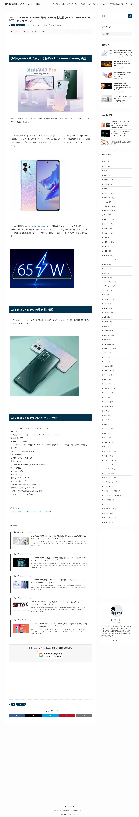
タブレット (110, 477)
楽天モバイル (110, 518)
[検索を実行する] (130, 16)
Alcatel (108, 180)
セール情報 (110, 451)
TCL (107, 397)
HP (106, 246)
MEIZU (108, 326)
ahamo (108, 353)
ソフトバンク (110, 460)
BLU (107, 215)
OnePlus (109, 357)
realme (109, 366)
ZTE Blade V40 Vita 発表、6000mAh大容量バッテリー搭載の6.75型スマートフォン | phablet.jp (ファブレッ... (59, 559)
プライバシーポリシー (78, 810)
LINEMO (109, 464)
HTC (107, 251)
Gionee (108, 228)
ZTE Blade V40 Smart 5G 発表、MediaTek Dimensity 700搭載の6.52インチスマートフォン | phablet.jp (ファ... (58, 537)
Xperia (108, 438)
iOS (107, 268)
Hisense (109, 233)
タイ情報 (109, 473)
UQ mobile (110, 206)
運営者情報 (57, 810)
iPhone (108, 277)
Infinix (107, 264)
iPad (107, 273)
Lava (107, 303)
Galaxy (108, 224)
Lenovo (108, 312)
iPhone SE (110, 286)
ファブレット (20, 25)
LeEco (108, 308)
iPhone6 (109, 290)
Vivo (107, 420)
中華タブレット (111, 482)
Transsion (108, 406)
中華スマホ (110, 509)
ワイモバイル (111, 469)
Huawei (108, 255)
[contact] (119, 640)
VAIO (107, 411)
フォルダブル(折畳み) (113, 495)
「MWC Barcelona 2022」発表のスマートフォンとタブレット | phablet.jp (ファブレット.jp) (56, 603)
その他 (108, 456)
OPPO (108, 362)
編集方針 (66, 810)
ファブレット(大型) (112, 491)
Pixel (107, 379)
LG (107, 317)
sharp (108, 384)
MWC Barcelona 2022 (41, 226)
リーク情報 (109, 500)
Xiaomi (108, 433)
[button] (17, 715)
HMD (107, 237)
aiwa (107, 175)
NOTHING (109, 344)
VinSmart (108, 415)
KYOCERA (109, 299)
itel (106, 294)
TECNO (108, 402)
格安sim (108, 513)
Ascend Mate (110, 260)
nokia (108, 339)
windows (109, 429)
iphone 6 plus (110, 282)
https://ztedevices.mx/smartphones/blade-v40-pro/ (30, 512)
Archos (108, 184)
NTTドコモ (110, 348)
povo (108, 202)
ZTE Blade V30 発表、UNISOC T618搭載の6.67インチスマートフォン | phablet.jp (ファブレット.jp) (58, 581)
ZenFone (109, 442)
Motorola (109, 335)
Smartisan (108, 393)
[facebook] (114, 640)
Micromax (109, 330)
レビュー (109, 504)
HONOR (109, 242)
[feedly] (71, 806)
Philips (108, 375)
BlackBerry (109, 210)
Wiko (107, 424)
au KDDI (109, 198)
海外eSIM (109, 522)
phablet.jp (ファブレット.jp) (22, 4)
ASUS (108, 193)
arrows (108, 189)
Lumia (108, 321)
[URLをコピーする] (84, 715)
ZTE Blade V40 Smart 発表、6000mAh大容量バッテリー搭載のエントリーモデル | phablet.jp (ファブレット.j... (59, 625)
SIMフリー (109, 388)
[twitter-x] (117, 640)
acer (107, 162)
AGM (107, 166)
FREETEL (109, 219)
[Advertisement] (50, 42)
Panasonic (109, 370)
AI (106, 170)
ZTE (13, 25)
